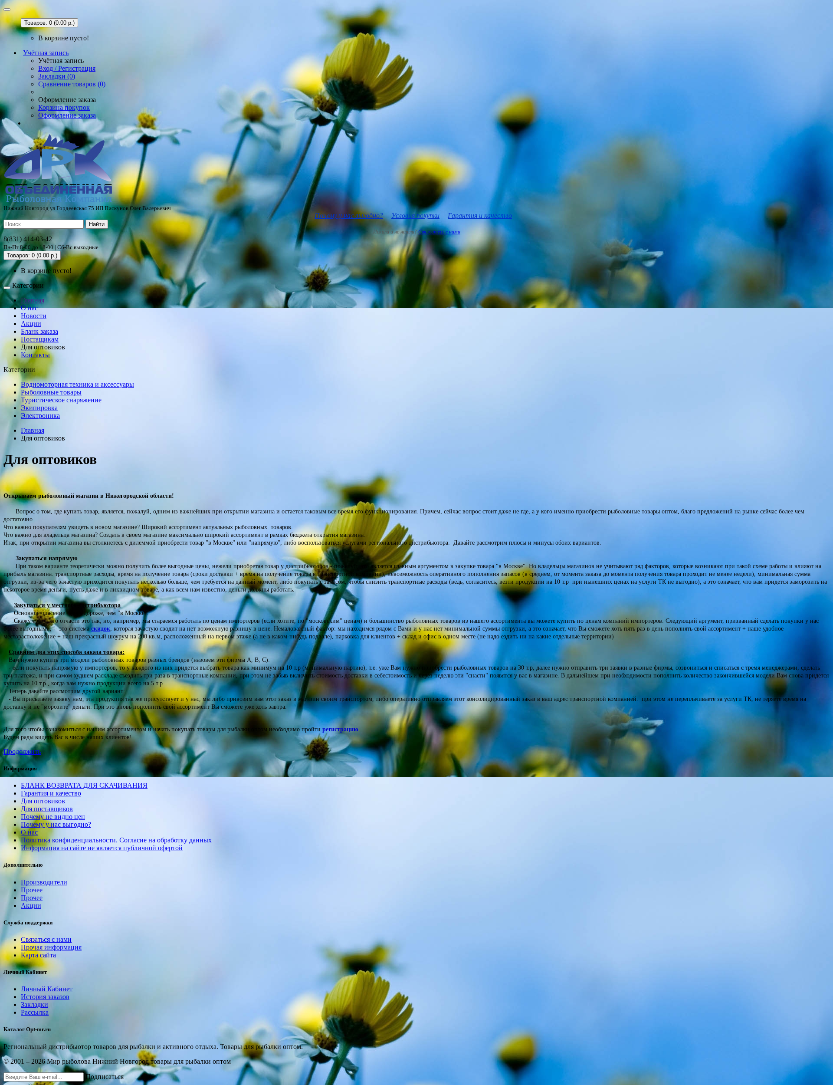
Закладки (34, 1004)
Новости (33, 315)
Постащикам (40, 339)
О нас (29, 308)
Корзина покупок (64, 107)
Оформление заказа (67, 115)
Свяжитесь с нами (439, 232)
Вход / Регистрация (66, 68)
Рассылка (35, 1012)
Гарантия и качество (480, 215)
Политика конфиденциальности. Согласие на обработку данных (116, 840)
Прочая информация (51, 947)
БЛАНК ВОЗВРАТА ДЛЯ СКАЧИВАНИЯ (84, 785)
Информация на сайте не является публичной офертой (102, 848)
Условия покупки (415, 215)
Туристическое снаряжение (61, 400)
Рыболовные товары (51, 392)
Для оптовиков (43, 801)
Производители (44, 882)
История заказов (45, 996)
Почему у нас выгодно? (349, 215)
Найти (97, 224)
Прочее (32, 890)
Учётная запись (46, 52)
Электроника (40, 415)
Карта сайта (38, 955)
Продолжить (22, 751)
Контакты (35, 354)
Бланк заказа (39, 331)
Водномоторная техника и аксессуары (77, 384)
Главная (32, 300)
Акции (31, 323)
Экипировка (39, 407)
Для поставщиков (47, 808)
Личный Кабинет (46, 989)
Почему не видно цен (53, 816)
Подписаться (104, 1076)
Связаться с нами (46, 939)
